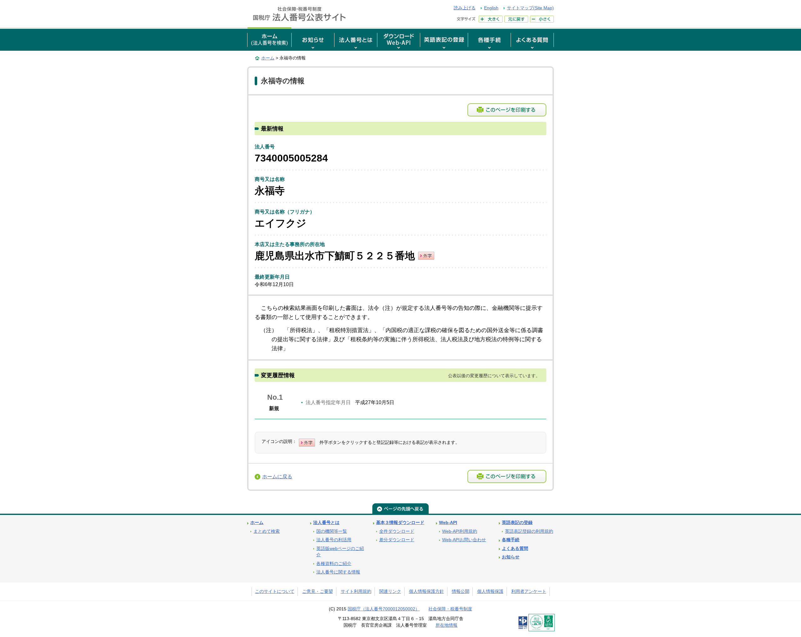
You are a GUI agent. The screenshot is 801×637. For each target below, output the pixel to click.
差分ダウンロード (396, 539)
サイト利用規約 (356, 591)
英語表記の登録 (517, 522)
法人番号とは (326, 522)
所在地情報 (446, 625)
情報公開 (460, 591)
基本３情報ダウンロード (400, 522)
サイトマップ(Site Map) (530, 7)
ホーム (267, 57)
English (491, 7)
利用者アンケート (528, 591)
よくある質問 (515, 548)
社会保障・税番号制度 (450, 609)
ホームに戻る (277, 476)
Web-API (448, 522)
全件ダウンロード (396, 531)
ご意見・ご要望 (317, 591)
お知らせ (510, 557)
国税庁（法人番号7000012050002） (384, 609)
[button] (313, 39)
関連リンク (390, 591)
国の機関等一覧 (331, 531)
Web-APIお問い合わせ (464, 539)
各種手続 (510, 539)
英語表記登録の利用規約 (529, 531)
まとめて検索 (266, 531)
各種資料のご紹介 (333, 563)
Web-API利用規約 (459, 531)
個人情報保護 (490, 591)
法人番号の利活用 (333, 539)
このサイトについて (274, 591)
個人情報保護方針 (426, 591)
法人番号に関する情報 (338, 572)
